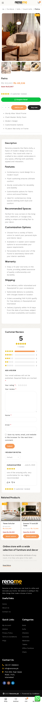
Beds (24, 625)
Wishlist (5, 629)
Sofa (19, 9)
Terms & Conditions (9, 637)
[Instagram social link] (8, 683)
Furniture (11, 9)
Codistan (35, 694)
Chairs (24, 652)
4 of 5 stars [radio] (24, 385)
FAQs (4, 640)
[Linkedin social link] (13, 683)
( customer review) (19, 94)
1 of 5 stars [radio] (19, 385)
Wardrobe (25, 640)
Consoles (25, 637)
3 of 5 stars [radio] (22, 385)
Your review (10, 389)
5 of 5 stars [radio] (26, 385)
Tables (24, 644)
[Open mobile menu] (3, 3)
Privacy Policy (7, 633)
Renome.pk (14, 694)
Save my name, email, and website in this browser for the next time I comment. (20, 437)
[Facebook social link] (4, 683)
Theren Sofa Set (9, 523)
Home (4, 604)
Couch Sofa (28, 9)
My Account (6, 625)
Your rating (10, 385)
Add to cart (19, 107)
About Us (5, 608)
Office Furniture (28, 648)
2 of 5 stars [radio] (21, 385)
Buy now (34, 107)
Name (8, 415)
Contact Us (6, 612)
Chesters (25, 633)
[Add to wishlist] (18, 504)
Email (8, 425)
